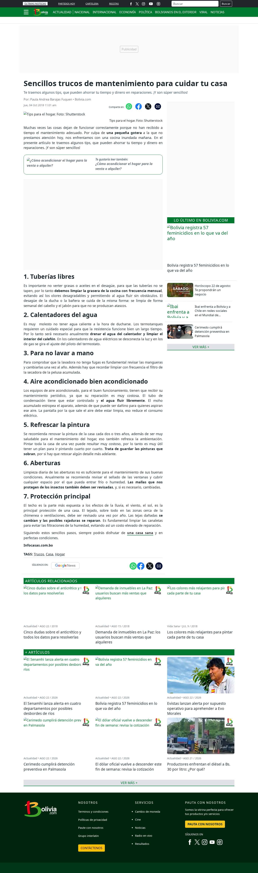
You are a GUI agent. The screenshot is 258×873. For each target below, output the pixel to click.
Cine (138, 819)
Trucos (39, 554)
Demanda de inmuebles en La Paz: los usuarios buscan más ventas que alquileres (127, 637)
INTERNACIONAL (104, 12)
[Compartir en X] (148, 106)
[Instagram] (143, 3)
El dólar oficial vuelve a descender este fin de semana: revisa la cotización (128, 767)
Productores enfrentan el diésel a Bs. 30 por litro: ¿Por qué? (198, 767)
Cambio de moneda (147, 811)
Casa (49, 554)
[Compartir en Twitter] (149, 566)
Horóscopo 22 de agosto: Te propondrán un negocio (213, 290)
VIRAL (203, 12)
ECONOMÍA (127, 12)
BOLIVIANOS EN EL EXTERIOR (175, 12)
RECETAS (114, 3)
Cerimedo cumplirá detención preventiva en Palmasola (212, 331)
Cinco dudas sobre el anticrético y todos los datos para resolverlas (52, 634)
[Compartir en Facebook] (138, 106)
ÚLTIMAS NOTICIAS (35, 3)
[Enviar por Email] (158, 106)
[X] (137, 3)
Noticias (140, 827)
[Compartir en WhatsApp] (129, 106)
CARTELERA (92, 3)
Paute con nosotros (90, 827)
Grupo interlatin (88, 836)
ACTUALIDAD (62, 12)
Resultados (142, 844)
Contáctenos (91, 848)
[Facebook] (131, 3)
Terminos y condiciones (93, 811)
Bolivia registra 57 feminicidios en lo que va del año (198, 268)
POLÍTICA (145, 12)
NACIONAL (82, 12)
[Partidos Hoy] (158, 4)
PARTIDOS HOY (66, 3)
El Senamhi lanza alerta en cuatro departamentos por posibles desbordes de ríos (52, 708)
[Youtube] (151, 4)
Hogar (60, 554)
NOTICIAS (217, 12)
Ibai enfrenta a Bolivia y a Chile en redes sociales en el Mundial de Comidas (212, 312)
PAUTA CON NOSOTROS (205, 824)
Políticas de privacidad (92, 820)
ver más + (200, 347)
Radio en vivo (143, 835)
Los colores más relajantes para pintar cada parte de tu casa (200, 634)
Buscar (226, 3)
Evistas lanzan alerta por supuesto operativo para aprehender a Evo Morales (196, 708)
